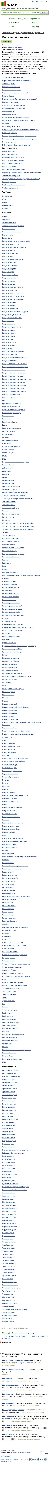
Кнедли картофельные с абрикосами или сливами (21, 575)
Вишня (4, 425)
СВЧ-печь (5, 933)
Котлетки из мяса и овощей (12, 624)
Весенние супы (8, 416)
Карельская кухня (8, 1165)
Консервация (7, 590)
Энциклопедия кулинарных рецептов (24, 19)
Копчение (5, 618)
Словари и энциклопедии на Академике (19, 8)
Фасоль (5, 1007)
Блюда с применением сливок (13, 382)
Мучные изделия (8, 692)
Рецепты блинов (8, 863)
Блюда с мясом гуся (9, 361)
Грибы (4, 456)
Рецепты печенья (8, 881)
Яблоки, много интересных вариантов (16, 1050)
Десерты (5, 474)
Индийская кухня (8, 1138)
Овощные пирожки (9, 752)
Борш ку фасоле (8, 96)
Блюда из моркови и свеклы (12, 287)
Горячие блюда (8, 449)
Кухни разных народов (10, 658)
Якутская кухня (7, 1318)
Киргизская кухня (8, 1168)
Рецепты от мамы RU (10, 878)
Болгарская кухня (8, 1107)
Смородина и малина (10, 952)
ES (42, 1)
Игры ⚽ (36, 26)
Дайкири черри (7, 468)
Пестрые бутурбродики (10, 777)
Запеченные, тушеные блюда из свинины (17, 529)
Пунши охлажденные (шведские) (14, 841)
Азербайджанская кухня (11, 1076)
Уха (3, 1004)
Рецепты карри (7, 872)
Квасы (4, 569)
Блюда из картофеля (10, 275)
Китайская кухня (8, 1171)
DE (37, 1)
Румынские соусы (8, 893)
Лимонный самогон (9, 664)
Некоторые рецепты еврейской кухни (16, 731)
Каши (4, 199)
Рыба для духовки (9, 899)
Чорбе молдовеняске (10, 188)
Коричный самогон (9, 621)
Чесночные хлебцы (9, 1037)
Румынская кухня (8, 1236)
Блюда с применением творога (14, 391)
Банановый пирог (8, 229)
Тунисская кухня (8, 1257)
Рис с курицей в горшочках (13, 1410)
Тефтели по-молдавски (11, 176)
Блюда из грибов (8, 250)
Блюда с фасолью (9, 397)
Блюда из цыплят (8, 345)
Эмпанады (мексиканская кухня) (14, 1309)
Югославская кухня (9, 1315)
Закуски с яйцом (8, 517)
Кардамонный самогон (10, 557)
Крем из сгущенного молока (12, 630)
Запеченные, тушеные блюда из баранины (18, 523)
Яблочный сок (7, 1056)
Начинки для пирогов (10, 719)
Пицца (4, 804)
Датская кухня (7, 1128)
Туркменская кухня (9, 1263)
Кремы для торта (8, 633)
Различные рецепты (9, 847)
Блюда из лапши (8, 284)
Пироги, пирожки (8, 792)
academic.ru (9, 3)
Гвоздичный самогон (10, 440)
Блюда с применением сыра (13, 388)
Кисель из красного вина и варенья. (15, 117)
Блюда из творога (8, 333)
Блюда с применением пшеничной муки (17, 379)
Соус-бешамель (8, 961)
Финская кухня (7, 1279)
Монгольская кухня (9, 1214)
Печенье (5, 786)
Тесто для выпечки (9, 991)
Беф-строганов (8, 235)
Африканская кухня (9, 1095)
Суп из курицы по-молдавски (13, 160)
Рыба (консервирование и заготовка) (16, 896)
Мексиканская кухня (9, 1208)
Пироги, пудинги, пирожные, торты (15, 795)
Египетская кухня (8, 1135)
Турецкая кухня (8, 1260)
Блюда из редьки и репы (11, 315)
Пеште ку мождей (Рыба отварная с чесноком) (19, 136)
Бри (3, 400)
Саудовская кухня (9, 1242)
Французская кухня (9, 1282)
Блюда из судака (8, 330)
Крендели (6, 640)
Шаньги (5, 1047)
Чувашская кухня (8, 1294)
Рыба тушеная (7, 912)
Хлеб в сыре (7, 1013)
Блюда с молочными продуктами (14, 357)
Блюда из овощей (9, 302)
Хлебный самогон (9, 1019)
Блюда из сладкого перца (11, 327)
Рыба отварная (8, 909)
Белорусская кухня (9, 1101)
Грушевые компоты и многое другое (15, 462)
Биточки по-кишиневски (11, 87)
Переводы (35, 23)
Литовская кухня (8, 1199)
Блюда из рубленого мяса (12, 318)
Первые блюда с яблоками (12, 771)
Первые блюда (7, 205)
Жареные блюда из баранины (13, 495)
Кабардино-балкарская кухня (13, 1153)
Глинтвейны (6, 443)
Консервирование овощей (12, 606)
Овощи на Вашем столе (11, 746)
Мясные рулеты (8, 695)
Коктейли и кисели (9, 581)
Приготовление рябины (11, 829)
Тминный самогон (9, 995)
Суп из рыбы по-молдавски (12, 163)
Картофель (6, 563)
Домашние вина (8, 480)
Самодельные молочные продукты (15, 927)
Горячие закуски (8, 453)
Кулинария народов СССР (12, 649)
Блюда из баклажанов (10, 244)
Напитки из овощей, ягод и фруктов (15, 707)
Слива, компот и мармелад (12, 942)
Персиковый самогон (10, 774)
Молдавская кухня (15, 47)
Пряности (5, 835)
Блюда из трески (8, 336)
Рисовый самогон (8, 887)
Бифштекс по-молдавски (11, 90)
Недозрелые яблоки (9, 728)
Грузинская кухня (8, 1125)
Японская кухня (8, 1322)
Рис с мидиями (8, 1416)
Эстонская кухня (8, 1312)
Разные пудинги (8, 853)
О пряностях (7, 737)
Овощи (5, 740)
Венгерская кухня (8, 1116)
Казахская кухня (8, 1156)
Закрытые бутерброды (10, 508)
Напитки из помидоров (10, 710)
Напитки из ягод (8, 716)
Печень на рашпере (9, 133)
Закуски (5, 511)
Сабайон (5, 924)
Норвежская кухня (9, 1223)
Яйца (4, 1062)
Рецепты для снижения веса (12, 869)
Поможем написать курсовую (23, 1333)
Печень (5, 783)
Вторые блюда (17, 50)
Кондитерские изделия (10, 587)
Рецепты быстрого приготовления (15, 866)
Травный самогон (8, 1001)
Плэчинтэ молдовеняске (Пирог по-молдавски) (19, 139)
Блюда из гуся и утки (10, 253)
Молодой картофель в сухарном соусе (16, 676)
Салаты (5, 208)
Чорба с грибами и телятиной (13, 185)
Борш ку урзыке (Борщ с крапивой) (15, 93)
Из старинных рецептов (11, 541)
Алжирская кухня (8, 1079)
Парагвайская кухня (9, 1226)
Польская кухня (8, 1233)
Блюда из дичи (7, 256)
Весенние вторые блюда (11, 413)
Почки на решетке (9, 142)
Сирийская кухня (8, 1245)
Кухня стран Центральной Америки (15, 1187)
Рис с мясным (7, 1394)
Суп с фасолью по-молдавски (13, 169)
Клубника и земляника (10, 572)
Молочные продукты (10, 679)
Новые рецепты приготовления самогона (17, 734)
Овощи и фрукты (8, 743)
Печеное (5, 780)
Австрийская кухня (9, 1073)
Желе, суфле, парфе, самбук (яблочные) (17, 499)
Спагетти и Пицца (9, 970)
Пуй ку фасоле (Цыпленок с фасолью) (16, 145)
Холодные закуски (9, 1025)
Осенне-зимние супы (10, 765)
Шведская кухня (8, 1297)
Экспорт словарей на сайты (9, 1459)
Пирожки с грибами (9, 798)
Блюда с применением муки (12, 376)
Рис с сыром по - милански (13, 1369)
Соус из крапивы (8, 958)
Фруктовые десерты (9, 1010)
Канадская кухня (8, 1162)
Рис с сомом (7, 1434)
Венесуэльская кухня (10, 1119)
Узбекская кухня (8, 1269)
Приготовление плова (10, 826)
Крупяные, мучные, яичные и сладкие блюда (19, 646)
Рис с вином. (7, 1425)
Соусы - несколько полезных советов (16, 964)
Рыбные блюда (8, 915)
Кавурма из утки (8, 111)
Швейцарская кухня (9, 1300)
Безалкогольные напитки (11, 232)
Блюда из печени (8, 305)
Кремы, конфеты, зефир (11, 636)
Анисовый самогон (9, 223)
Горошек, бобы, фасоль (11, 446)
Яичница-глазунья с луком (12, 1059)
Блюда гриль (7, 238)
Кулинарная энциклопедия (12, 652)
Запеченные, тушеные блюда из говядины (18, 526)
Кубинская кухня (8, 1181)
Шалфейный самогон (10, 1040)
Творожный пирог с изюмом (12, 988)
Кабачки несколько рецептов (13, 548)
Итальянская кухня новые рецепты (15, 1150)
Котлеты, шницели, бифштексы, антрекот (17, 627)
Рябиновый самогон (9, 921)
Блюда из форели (9, 342)
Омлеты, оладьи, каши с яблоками (15, 758)
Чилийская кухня (8, 1291)
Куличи (5, 655)
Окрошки (5, 755)
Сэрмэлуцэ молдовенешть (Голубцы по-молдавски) (21, 173)
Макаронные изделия (10, 667)
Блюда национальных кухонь (13, 351)
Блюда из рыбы (8, 321)
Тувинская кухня (8, 1254)
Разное (5, 850)
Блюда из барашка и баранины (14, 247)
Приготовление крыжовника (12, 823)
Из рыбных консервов (10, 538)
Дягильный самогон (9, 489)
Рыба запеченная (8, 906)
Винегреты (6, 419)
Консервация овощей (10, 594)
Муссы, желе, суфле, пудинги (13, 689)
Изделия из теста (8, 545)
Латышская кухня (8, 1193)
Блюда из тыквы (8, 339)
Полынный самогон (9, 814)
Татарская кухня (8, 1251)
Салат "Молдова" (8, 151)
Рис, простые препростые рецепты (16, 1360)
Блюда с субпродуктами (11, 394)
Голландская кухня (9, 1122)
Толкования (13, 23)
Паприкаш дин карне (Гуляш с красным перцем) (20, 130)
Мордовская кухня (9, 1217)
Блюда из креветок (9, 278)
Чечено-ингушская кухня (11, 1288)
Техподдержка (15, 1452)
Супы (4, 979)
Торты (4, 998)
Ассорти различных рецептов (13, 226)
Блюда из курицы (8, 281)
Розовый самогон (8, 890)
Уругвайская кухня (9, 1276)
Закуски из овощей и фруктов (13, 514)
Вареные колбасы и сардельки (13, 410)
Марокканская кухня (9, 1205)
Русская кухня (7, 1239)
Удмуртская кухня (8, 1266)
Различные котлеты (9, 844)
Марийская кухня (8, 1202)
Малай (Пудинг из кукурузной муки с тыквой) (19, 120)
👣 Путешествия (5, 1456)
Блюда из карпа (8, 272)
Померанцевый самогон (11, 817)
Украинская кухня (8, 1272)
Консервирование (9, 600)
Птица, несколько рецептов (12, 838)
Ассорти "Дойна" (8, 84)
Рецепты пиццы (8, 884)
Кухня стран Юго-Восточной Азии (14, 1190)
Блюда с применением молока (13, 373)
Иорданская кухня (9, 1141)
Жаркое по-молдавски (10, 102)
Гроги (4, 459)
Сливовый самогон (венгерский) (14, 945)
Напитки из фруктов (9, 713)
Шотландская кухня (9, 1303)
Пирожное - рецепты (10, 801)
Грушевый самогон (9, 465)
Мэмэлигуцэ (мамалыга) (11, 127)
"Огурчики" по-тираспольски (12, 77)
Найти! (43, 13)
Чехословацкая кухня (10, 1285)
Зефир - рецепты (8, 535)
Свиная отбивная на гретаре (13, 157)
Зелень (5, 532)
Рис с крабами (8, 1403)
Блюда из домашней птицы (12, 259)
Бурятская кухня (8, 1113)
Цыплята (5, 1031)
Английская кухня (8, 1085)
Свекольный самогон (10, 930)
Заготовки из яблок (9, 502)
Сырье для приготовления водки (14, 985)
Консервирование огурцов (12, 609)
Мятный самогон (8, 698)
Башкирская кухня (9, 1098)
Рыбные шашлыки (9, 918)
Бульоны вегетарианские (11, 403)
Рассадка (5, 860)
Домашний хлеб (8, 483)
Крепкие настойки (9, 643)
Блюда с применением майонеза (14, 364)
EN (33, 1)
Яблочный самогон (9, 1053)
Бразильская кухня (9, 1110)
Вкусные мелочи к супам (11, 428)
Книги (13, 26)
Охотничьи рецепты (9, 768)
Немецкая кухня (8, 1220)
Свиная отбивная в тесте (11, 154)
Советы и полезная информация (14, 955)
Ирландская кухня (9, 1147)
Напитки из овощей (9, 704)
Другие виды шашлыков (11, 486)
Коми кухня (6, 1177)
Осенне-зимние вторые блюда (13, 761)
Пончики (5, 820)
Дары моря (6, 471)
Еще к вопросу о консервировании (15, 492)
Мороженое (6, 682)
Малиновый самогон (10, 670)
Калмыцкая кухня (8, 1159)
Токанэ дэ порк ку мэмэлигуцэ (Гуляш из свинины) (21, 179)
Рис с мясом (7, 1378)
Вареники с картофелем (11, 407)
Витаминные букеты (9, 422)
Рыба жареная (7, 903)
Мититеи (5, 123)
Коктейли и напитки (9, 584)
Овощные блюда (8, 749)
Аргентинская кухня (9, 1089)
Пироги (5, 789)
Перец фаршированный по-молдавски (16, 81)
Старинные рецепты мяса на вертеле (16, 976)
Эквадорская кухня (9, 1306)
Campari (5, 216)
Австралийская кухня (10, 1070)
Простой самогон (8, 832)
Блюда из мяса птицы (10, 293)
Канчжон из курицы (9, 551)
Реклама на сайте (24, 1452)
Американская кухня (10, 1082)
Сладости (5, 939)
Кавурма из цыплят (9, 114)
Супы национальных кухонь (12, 982)
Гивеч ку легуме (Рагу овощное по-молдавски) (19, 99)
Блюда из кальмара (9, 266)
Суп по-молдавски (9, 166)
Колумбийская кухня (10, 1174)
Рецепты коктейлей (9, 875)
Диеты (4, 477)
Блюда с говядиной (9, 354)
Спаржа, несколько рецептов (13, 973)
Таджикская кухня (8, 1248)
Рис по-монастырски (10, 1385)
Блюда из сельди (8, 324)
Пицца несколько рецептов (12, 807)
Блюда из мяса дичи (10, 290)
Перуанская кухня (9, 1230)
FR (46, 1)
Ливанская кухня (8, 1196)
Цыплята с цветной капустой (13, 1034)
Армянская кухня (8, 1092)
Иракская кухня (8, 1144)
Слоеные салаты (8, 949)
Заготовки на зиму (9, 505)
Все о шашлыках (8, 431)
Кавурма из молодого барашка (13, 108)
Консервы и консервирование (13, 615)
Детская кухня (7, 1131)
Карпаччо (5, 560)
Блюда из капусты (9, 269)
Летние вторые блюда (10, 661)
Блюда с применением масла (13, 370)
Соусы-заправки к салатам (12, 967)
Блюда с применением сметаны (14, 385)
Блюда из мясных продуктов (12, 299)
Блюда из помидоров (10, 308)
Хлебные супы (7, 1016)
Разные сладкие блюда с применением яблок (19, 857)
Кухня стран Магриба (10, 1184)
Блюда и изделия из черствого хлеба (16, 241)
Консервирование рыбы (11, 612)
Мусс (4, 686)
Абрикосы (6, 220)
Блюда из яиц (7, 348)
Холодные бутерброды (10, 1022)
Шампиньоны (7, 1044)
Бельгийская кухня (9, 1104)
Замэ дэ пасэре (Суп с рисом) (13, 105)
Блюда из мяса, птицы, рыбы (13, 296)
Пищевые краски (8, 811)
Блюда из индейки (9, 262)
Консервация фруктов (10, 597)
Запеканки (6, 520)
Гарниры (5, 437)
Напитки (5, 202)
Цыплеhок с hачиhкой (10, 1028)
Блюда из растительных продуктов (15, 311)
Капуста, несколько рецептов (13, 554)
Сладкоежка (6, 936)
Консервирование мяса (11, 603)
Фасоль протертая (9, 182)
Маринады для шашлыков (12, 673)
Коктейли (5, 578)
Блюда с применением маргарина (15, 367)
